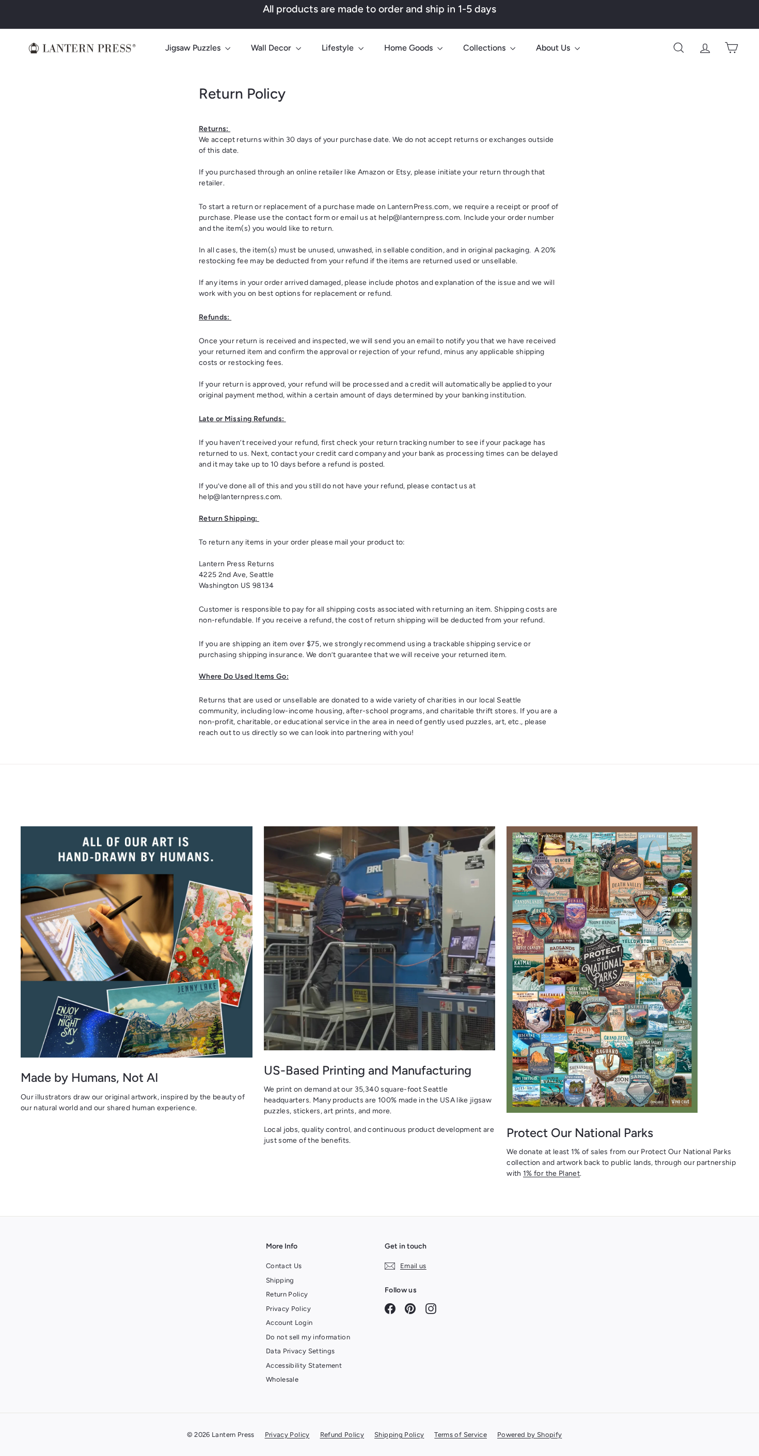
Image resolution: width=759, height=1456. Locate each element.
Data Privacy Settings (300, 1351)
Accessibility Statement (304, 1365)
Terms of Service (460, 1434)
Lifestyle (339, 48)
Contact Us (284, 1266)
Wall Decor (272, 48)
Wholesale (282, 1379)
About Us (554, 48)
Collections (485, 48)
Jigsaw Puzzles (194, 48)
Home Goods (409, 48)
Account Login (289, 1322)
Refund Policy (342, 1434)
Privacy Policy (288, 1309)
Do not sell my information (308, 1337)
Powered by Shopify (529, 1434)
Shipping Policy (399, 1434)
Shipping (280, 1280)
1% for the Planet (551, 1173)
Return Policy (287, 1294)
